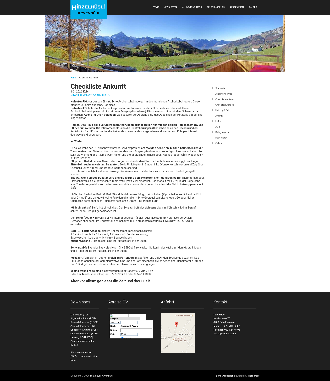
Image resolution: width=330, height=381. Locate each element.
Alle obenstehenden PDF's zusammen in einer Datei (84, 356)
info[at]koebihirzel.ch (224, 333)
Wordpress (254, 375)
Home (73, 77)
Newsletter (170, 7)
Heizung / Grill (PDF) (81, 337)
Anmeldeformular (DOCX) (84, 322)
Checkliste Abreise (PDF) (84, 333)
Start (156, 7)
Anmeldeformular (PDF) (83, 326)
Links (218, 121)
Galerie (253, 7)
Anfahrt (219, 115)
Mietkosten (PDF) (80, 314)
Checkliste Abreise (224, 104)
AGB (217, 126)
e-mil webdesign (225, 375)
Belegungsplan (216, 7)
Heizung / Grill (222, 110)
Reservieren (237, 7)
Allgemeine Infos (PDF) (83, 318)
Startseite (220, 88)
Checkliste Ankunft (224, 99)
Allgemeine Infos (192, 7)
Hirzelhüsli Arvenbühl (101, 375)
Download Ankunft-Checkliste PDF (91, 94)
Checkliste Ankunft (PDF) (84, 329)
